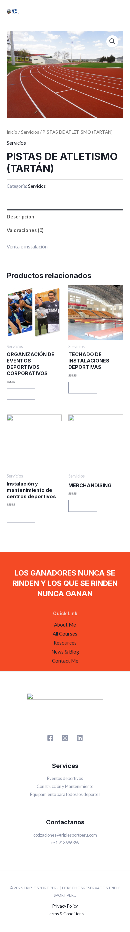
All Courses (65, 634)
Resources (65, 643)
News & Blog (65, 652)
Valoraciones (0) (25, 230)
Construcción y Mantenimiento (65, 786)
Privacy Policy (65, 906)
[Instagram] (65, 738)
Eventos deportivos (65, 778)
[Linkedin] (79, 738)
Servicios (30, 132)
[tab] (65, 216)
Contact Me (65, 661)
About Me (65, 625)
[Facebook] (50, 738)
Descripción (20, 216)
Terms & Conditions (65, 913)
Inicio (12, 132)
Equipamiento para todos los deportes (65, 794)
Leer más (21, 393)
